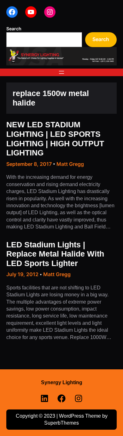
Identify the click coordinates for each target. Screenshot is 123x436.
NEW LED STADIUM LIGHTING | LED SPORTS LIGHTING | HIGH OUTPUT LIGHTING (55, 138)
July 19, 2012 (22, 274)
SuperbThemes (61, 423)
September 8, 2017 (29, 164)
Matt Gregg (70, 164)
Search (13, 28)
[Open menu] (61, 72)
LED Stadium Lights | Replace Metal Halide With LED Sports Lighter (55, 254)
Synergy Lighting (61, 382)
